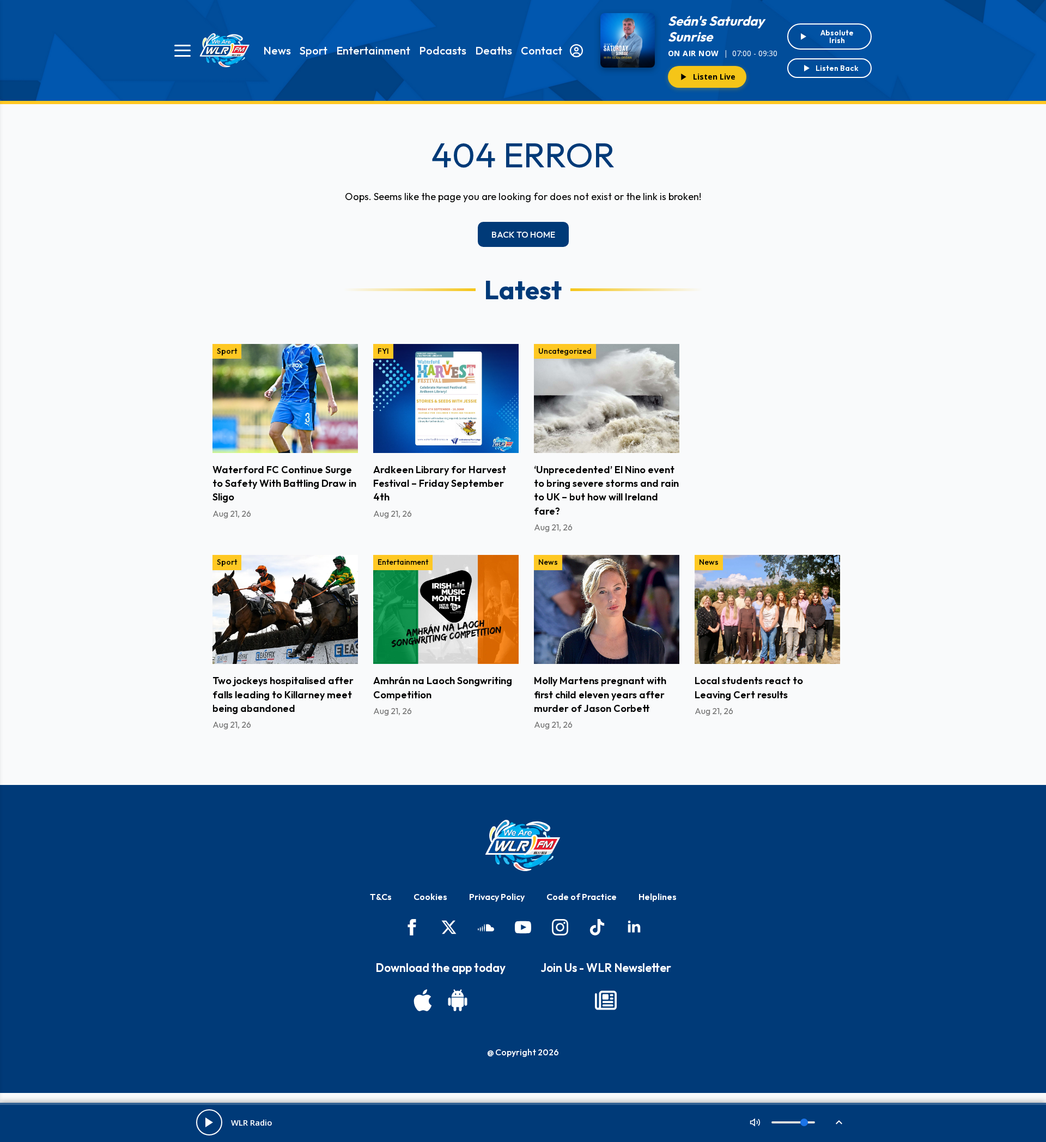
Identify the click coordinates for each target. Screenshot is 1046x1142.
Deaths (493, 50)
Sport (313, 50)
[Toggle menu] (182, 51)
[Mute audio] (755, 1122)
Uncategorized (565, 351)
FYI (383, 351)
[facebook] (412, 927)
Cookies (430, 896)
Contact (541, 50)
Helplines (657, 896)
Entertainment (373, 50)
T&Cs (381, 896)
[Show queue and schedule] (839, 1122)
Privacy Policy (497, 896)
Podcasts (442, 50)
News (277, 50)
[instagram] (560, 927)
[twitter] (449, 927)
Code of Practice (581, 896)
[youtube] (523, 927)
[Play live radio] (209, 1122)
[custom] (486, 927)
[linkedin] (634, 927)
